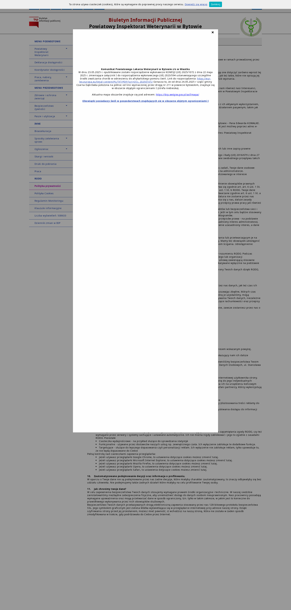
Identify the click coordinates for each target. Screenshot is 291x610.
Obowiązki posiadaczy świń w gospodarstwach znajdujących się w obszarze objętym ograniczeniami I (145, 101)
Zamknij (215, 4)
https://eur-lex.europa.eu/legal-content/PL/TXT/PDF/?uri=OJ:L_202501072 (145, 80)
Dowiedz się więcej (196, 4)
